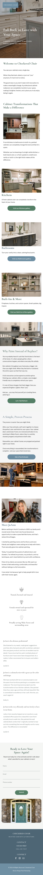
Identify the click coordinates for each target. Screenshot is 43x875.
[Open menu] (39, 5)
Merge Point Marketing (23, 871)
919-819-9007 (21, 846)
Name (5, 766)
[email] (23, 858)
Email (4, 774)
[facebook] (15, 858)
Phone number (7, 782)
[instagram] (19, 858)
